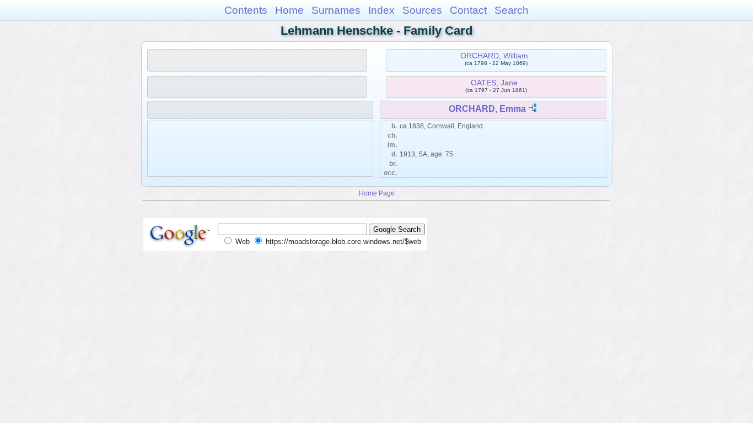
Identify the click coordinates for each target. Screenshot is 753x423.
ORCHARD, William (494, 55)
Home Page (377, 193)
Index (381, 10)
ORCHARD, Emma (487, 108)
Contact (468, 10)
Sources (422, 10)
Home (289, 10)
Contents (245, 10)
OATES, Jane (494, 82)
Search (511, 10)
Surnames (336, 10)
